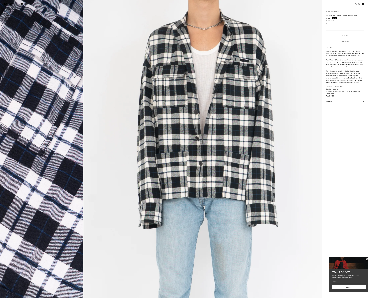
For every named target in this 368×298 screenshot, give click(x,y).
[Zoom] (202, 149)
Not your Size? (345, 41)
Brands (6, 16)
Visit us (6, 20)
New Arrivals (8, 9)
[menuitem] (8, 9)
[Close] (364, 259)
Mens (5, 11)
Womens (6, 13)
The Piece (329, 47)
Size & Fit (329, 101)
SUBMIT (346, 287)
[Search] (359, 4)
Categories (8, 18)
